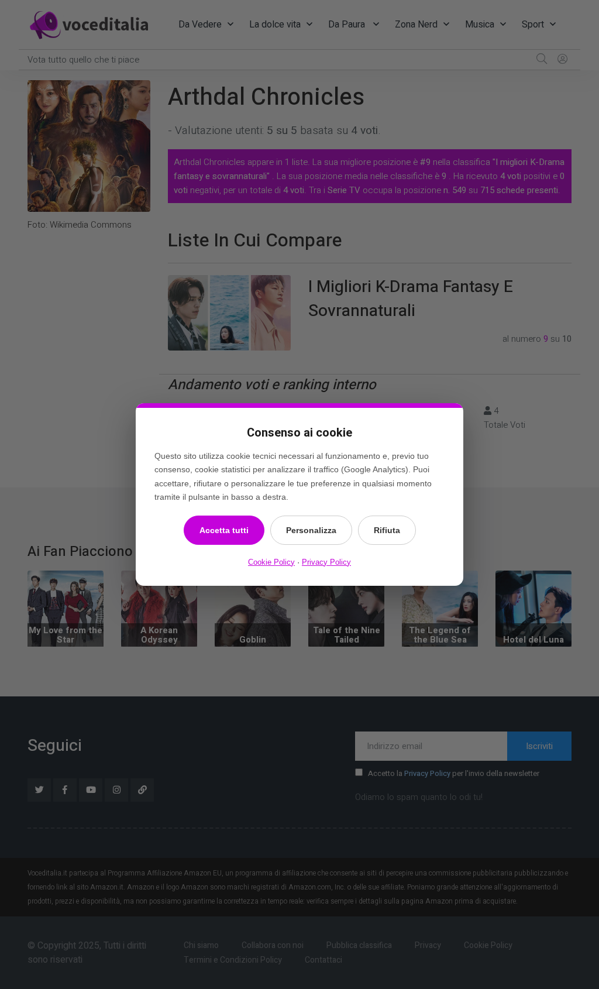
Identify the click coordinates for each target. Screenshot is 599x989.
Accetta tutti (224, 530)
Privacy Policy (326, 562)
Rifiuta (387, 530)
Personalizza (311, 530)
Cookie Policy (271, 562)
